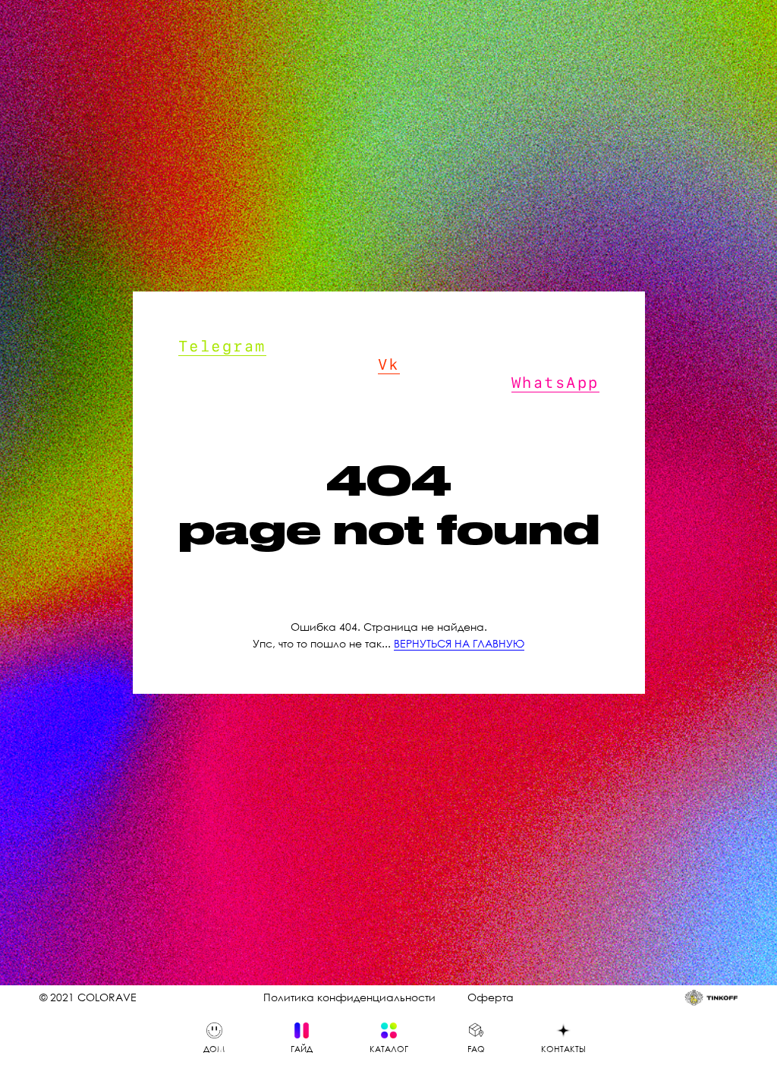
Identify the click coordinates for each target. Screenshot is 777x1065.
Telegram (222, 359)
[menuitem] (214, 1038)
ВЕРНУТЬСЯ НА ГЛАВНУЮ (459, 657)
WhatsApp (555, 395)
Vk (389, 377)
